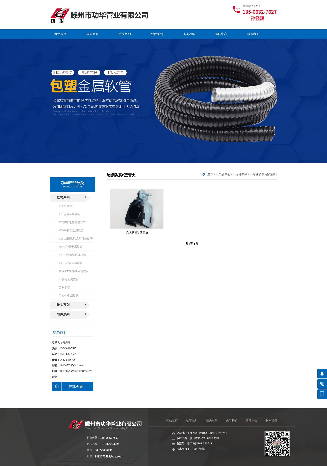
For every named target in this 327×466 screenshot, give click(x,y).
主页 (210, 174)
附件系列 (241, 174)
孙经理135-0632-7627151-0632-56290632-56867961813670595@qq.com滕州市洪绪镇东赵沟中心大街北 (72, 359)
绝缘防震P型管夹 (263, 174)
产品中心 (224, 174)
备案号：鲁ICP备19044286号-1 (194, 443)
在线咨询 (75, 386)
